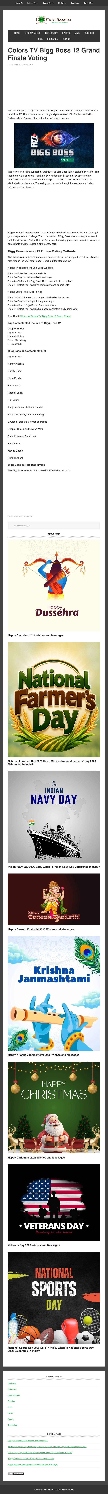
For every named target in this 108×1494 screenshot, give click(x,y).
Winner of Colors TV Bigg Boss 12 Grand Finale (45, 316)
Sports (11, 1419)
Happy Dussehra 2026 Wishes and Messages (36, 635)
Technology (13, 1425)
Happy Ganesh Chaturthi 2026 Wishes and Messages (41, 929)
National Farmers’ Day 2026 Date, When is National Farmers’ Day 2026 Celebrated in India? (52, 762)
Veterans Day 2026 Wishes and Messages (34, 1245)
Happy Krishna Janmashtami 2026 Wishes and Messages (43, 1055)
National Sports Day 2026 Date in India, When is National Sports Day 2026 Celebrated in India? (51, 1349)
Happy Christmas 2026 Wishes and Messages (36, 1157)
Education (12, 1389)
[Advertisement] (54, 88)
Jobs (10, 1407)
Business (12, 1383)
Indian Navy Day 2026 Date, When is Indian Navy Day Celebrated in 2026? (54, 867)
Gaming (11, 1401)
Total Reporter (54, 20)
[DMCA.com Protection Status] (16, 1474)
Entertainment (26, 516)
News (10, 1413)
